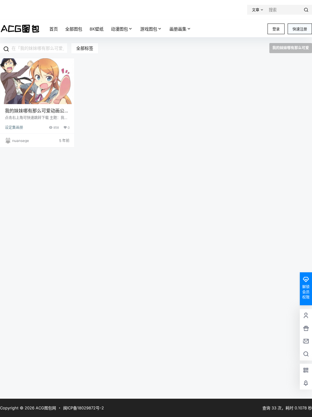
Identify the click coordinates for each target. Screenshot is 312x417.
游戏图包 (148, 28)
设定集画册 (14, 127)
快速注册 (299, 29)
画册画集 (177, 28)
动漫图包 (119, 28)
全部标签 (84, 48)
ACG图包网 (45, 407)
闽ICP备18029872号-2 (83, 407)
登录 (276, 29)
